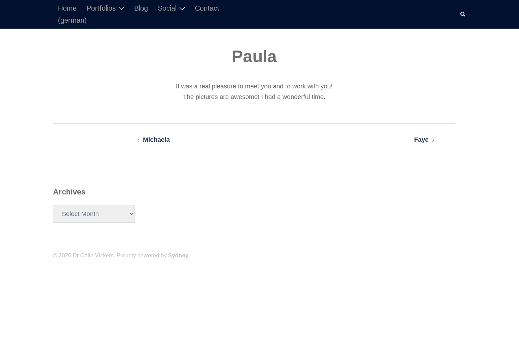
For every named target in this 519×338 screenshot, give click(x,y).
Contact (207, 8)
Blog (141, 8)
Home (67, 8)
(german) (72, 20)
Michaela (156, 139)
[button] (463, 14)
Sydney (178, 255)
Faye (421, 139)
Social (167, 8)
